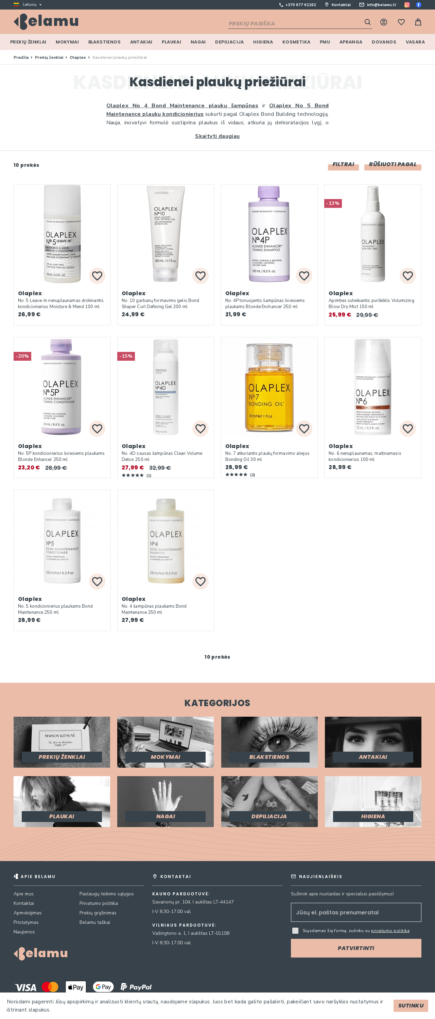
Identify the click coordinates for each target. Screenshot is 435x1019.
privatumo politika (390, 930)
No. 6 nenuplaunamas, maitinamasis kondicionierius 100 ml (365, 456)
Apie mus (24, 894)
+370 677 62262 (300, 4)
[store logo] (46, 22)
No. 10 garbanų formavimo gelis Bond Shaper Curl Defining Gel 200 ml (160, 304)
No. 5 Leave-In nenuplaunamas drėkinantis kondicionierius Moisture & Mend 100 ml (61, 304)
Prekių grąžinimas (98, 913)
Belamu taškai (95, 922)
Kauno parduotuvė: (181, 894)
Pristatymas (26, 922)
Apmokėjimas (28, 913)
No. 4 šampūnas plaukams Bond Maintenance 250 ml (154, 609)
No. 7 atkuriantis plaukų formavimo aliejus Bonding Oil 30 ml (267, 456)
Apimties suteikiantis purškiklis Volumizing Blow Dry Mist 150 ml (371, 304)
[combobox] (300, 24)
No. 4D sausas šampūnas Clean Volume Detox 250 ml (162, 456)
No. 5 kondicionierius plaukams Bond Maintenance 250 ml (55, 609)
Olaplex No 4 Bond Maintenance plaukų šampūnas (182, 105)
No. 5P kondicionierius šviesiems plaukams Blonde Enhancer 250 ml (61, 456)
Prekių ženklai (49, 57)
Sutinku (411, 1005)
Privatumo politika (99, 903)
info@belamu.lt (381, 4)
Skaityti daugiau (217, 136)
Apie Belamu (38, 876)
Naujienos (24, 932)
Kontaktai (341, 4)
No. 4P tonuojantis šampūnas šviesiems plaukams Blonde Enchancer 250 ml (265, 304)
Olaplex (78, 57)
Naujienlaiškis (321, 876)
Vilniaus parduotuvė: (184, 925)
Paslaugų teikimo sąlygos (107, 894)
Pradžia (22, 57)
